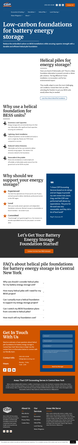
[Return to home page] (7, 5)
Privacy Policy (26, 420)
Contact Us (25, 416)
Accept (73, 442)
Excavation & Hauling (17, 12)
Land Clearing (54, 12)
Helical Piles (42, 12)
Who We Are (25, 413)
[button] (57, 5)
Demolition (31, 12)
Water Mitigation (16, 15)
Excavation (37, 416)
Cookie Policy (25, 423)
